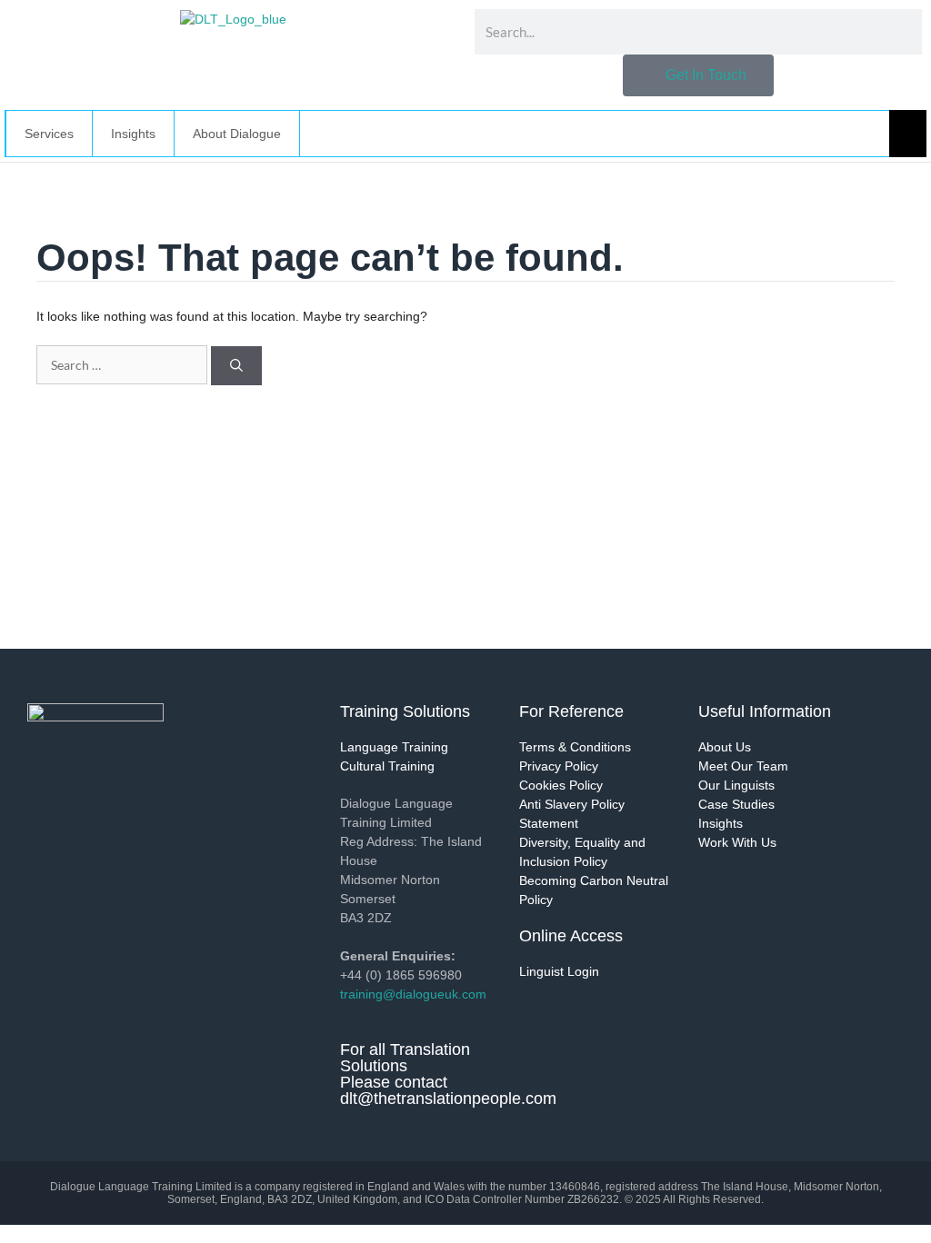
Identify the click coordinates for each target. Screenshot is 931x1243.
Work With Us (737, 842)
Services (49, 133)
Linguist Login (559, 971)
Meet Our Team (743, 766)
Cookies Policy (561, 785)
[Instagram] (150, 806)
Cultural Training (387, 766)
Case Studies (736, 804)
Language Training (394, 747)
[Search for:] (123, 365)
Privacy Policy (558, 766)
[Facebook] (100, 806)
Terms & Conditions (575, 747)
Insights (720, 823)
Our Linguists (736, 785)
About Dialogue (237, 133)
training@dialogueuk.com (413, 994)
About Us (724, 747)
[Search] (236, 365)
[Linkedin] (50, 806)
